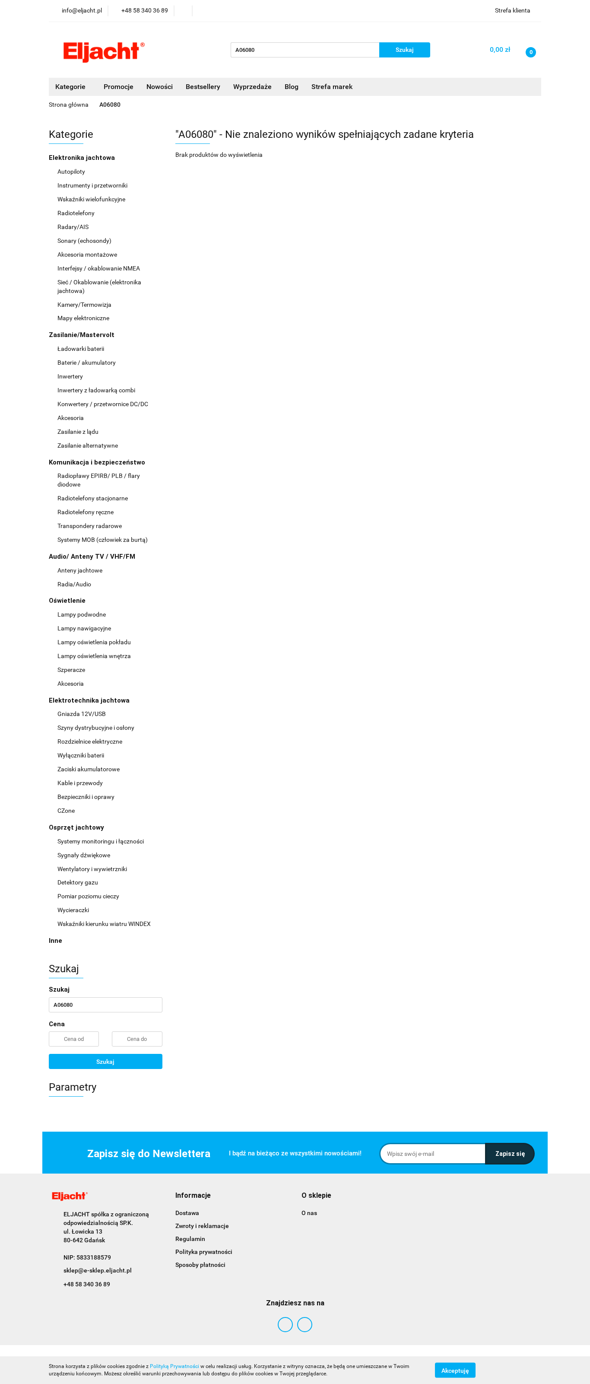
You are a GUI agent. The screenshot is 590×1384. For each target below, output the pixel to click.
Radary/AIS (73, 226)
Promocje (118, 87)
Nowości (159, 87)
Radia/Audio (74, 584)
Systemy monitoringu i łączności (100, 841)
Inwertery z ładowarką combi (96, 390)
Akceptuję (455, 1370)
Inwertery (70, 376)
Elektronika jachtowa (83, 158)
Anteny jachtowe (80, 570)
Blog (291, 87)
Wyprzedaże (252, 87)
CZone (66, 810)
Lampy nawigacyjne (84, 628)
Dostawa (187, 1212)
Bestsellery (203, 87)
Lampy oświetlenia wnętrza (94, 655)
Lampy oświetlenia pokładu (94, 642)
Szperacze (71, 669)
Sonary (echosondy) (85, 240)
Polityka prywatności (203, 1251)
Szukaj (105, 1061)
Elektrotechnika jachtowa (90, 700)
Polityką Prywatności (174, 1366)
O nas (309, 1212)
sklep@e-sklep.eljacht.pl (97, 1270)
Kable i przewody (80, 782)
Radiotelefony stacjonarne (92, 498)
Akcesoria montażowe (87, 254)
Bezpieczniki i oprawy (86, 796)
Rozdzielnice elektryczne (90, 741)
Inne (55, 941)
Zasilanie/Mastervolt (82, 335)
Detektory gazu (77, 882)
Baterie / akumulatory (87, 362)
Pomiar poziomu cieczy (88, 896)
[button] (193, 1195)
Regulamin (190, 1238)
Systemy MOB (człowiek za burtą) (102, 539)
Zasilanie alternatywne (88, 445)
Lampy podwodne (81, 614)
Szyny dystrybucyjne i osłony (95, 727)
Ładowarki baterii (80, 348)
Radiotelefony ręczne (85, 512)
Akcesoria (71, 417)
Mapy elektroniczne (83, 318)
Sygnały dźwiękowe (83, 855)
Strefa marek (331, 87)
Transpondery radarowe (89, 525)
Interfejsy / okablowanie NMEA (99, 268)
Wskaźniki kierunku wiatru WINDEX (104, 923)
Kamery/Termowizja (84, 304)
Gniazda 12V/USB (82, 713)
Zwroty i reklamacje (202, 1225)
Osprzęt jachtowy (77, 827)
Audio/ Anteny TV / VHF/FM (93, 556)
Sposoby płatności (200, 1264)
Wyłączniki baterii (81, 755)
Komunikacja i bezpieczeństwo (98, 462)
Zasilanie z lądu (78, 431)
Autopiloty (71, 171)
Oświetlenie (68, 601)
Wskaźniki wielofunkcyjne (92, 199)
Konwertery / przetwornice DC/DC (103, 404)
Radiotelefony (76, 213)
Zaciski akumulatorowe (88, 769)
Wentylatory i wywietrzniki (92, 868)
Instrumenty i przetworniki (93, 185)
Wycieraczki (73, 910)
